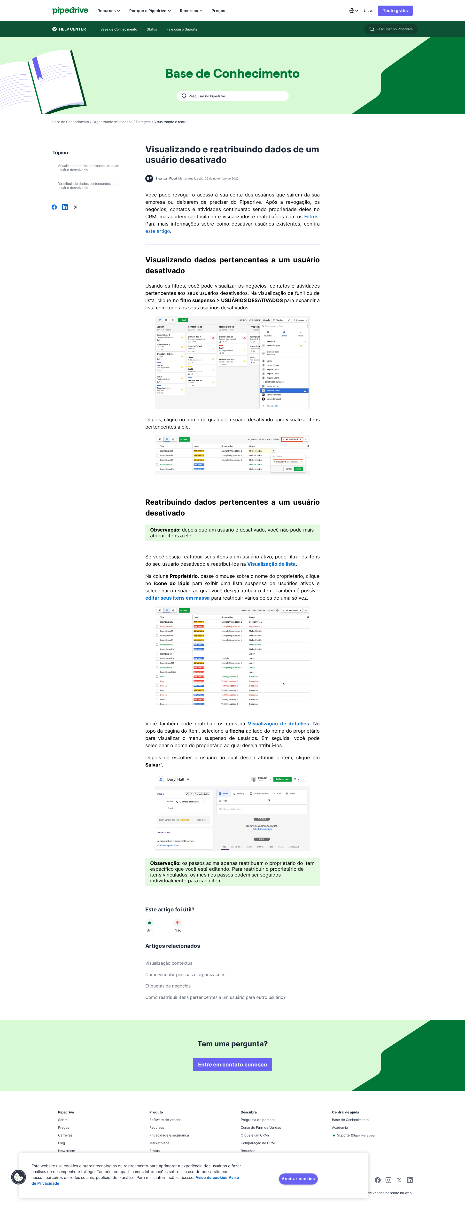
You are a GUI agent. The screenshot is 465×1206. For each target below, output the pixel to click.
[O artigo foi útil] (149, 922)
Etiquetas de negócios (168, 985)
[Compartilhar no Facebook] (54, 207)
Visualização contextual (169, 963)
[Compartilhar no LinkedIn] (65, 207)
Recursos (107, 10)
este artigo (157, 231)
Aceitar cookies (298, 1178)
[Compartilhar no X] (75, 207)
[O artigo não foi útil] (177, 922)
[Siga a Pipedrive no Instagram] (388, 1182)
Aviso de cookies (211, 1177)
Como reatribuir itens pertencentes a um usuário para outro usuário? (215, 997)
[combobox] (354, 10)
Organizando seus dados (112, 122)
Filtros (311, 216)
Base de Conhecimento (70, 122)
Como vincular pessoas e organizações (185, 974)
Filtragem (143, 122)
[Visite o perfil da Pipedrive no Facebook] (378, 1182)
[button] (18, 1177)
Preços (218, 10)
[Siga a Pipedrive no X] (399, 1182)
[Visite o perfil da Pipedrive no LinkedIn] (410, 1180)
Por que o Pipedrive (147, 10)
